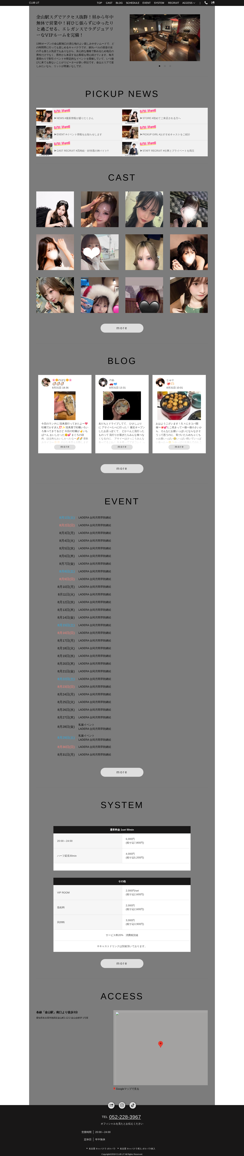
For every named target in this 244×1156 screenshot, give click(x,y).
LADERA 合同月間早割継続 (94, 517)
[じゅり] (189, 252)
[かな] (144, 252)
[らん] (144, 295)
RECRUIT (173, 2)
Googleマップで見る (127, 1088)
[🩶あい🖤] (100, 295)
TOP (99, 2)
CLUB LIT (34, 2)
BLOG (119, 2)
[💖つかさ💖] (100, 209)
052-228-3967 (125, 1117)
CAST (109, 2)
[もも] (144, 209)
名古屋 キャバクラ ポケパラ (102, 1148)
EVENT (147, 2)
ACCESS (187, 2)
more (122, 328)
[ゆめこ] (189, 295)
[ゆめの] (100, 252)
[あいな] (55, 252)
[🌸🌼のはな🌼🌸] (55, 295)
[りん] (55, 209)
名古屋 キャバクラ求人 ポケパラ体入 (137, 1148)
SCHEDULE (132, 2)
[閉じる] (175, 1025)
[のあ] (189, 209)
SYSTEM (159, 2)
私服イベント (86, 724)
